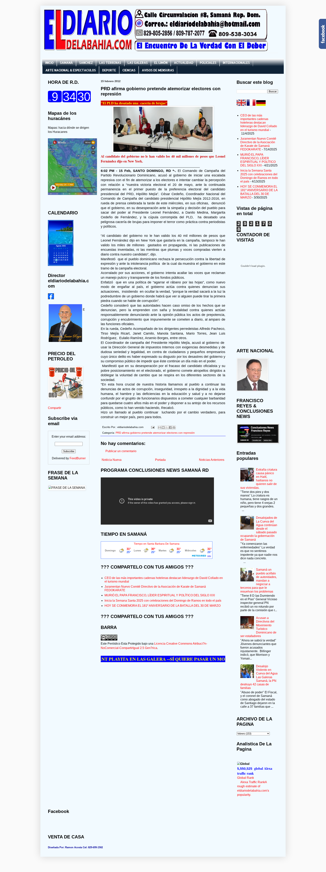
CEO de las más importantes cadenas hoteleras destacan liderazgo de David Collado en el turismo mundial (258, 123)
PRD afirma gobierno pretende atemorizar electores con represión (155, 432)
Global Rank (245, 777)
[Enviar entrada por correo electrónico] (152, 427)
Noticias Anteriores (211, 459)
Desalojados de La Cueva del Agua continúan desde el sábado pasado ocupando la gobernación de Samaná (258, 528)
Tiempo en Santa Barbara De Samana (156, 543)
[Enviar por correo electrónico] (159, 427)
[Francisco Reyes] (51, 298)
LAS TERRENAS (110, 63)
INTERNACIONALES (236, 63)
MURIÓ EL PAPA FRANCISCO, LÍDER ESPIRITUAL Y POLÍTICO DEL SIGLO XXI (160, 595)
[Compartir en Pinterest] (174, 427)
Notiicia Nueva (111, 459)
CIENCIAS (128, 70)
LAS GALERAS (138, 63)
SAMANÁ (66, 63)
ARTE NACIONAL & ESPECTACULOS (70, 70)
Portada (160, 459)
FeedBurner (78, 458)
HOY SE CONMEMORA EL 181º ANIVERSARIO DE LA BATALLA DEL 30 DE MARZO (163, 605)
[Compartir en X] (167, 427)
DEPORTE (109, 70)
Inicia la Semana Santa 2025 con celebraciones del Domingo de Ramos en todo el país (163, 600)
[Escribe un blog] (163, 427)
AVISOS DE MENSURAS (158, 70)
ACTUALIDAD (183, 63)
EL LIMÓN (161, 63)
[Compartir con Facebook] (170, 427)
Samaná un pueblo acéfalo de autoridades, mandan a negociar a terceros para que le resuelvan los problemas (258, 580)
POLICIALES (208, 63)
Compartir (54, 407)
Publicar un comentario (120, 451)
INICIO (49, 63)
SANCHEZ (86, 63)
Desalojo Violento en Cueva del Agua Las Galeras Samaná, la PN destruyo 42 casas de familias (259, 677)
